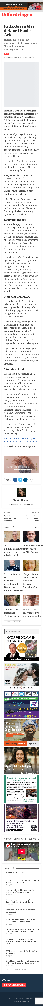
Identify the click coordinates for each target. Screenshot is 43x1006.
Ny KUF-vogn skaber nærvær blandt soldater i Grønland (22, 881)
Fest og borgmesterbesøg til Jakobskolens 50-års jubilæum (19, 901)
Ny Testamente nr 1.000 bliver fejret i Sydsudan (11, 518)
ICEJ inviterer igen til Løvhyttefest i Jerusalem (22, 952)
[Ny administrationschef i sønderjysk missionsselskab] (12, 536)
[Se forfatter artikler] (21, 492)
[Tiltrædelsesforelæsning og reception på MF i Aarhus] (31, 536)
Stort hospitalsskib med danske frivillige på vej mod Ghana (20, 891)
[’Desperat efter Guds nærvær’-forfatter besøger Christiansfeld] (31, 565)
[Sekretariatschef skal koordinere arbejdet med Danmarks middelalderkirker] (12, 565)
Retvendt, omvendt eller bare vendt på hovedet (21, 910)
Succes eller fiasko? (15, 872)
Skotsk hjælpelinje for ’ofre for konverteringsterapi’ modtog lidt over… (21, 941)
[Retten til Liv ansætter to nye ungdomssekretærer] (31, 600)
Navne (7, 53)
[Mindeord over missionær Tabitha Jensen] (12, 600)
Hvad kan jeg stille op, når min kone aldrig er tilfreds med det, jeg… (22, 962)
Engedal (27, 1001)
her (5, 449)
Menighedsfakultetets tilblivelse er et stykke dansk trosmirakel (21, 920)
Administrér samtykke (14, 985)
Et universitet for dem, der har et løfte (32, 518)
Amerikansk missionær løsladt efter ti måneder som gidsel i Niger (22, 930)
